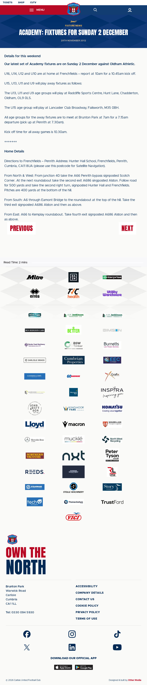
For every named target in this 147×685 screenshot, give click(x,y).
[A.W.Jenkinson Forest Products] (112, 315)
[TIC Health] (73, 293)
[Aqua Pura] (35, 315)
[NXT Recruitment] (73, 455)
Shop (21, 2)
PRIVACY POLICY (88, 612)
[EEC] (112, 360)
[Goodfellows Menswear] (35, 376)
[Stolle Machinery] (73, 487)
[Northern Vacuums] (35, 456)
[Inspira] (112, 392)
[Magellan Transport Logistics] (112, 424)
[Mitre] (35, 277)
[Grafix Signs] (112, 376)
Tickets (7, 2)
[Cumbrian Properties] (73, 360)
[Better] (73, 330)
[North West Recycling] (112, 439)
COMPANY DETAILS (90, 593)
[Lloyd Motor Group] (35, 424)
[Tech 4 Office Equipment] (35, 502)
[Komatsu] (112, 408)
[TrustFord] (112, 502)
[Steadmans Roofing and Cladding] (35, 487)
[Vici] (73, 517)
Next (127, 228)
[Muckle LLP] (73, 439)
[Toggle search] (95, 10)
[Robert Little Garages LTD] (112, 472)
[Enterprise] (112, 277)
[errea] (35, 293)
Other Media (134, 680)
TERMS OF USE (86, 618)
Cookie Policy (87, 605)
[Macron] (73, 424)
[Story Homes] (112, 487)
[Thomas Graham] (73, 502)
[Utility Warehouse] (112, 293)
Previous (21, 228)
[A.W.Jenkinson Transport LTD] (73, 315)
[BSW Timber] (73, 345)
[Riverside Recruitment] (73, 472)
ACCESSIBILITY (87, 586)
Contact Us (85, 599)
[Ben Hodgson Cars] (35, 330)
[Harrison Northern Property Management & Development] (35, 392)
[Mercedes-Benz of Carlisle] (35, 439)
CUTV (33, 2)
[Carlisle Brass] (35, 360)
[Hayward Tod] (73, 392)
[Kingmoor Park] (73, 408)
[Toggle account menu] (129, 10)
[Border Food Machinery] (35, 345)
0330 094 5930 (20, 612)
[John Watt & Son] (35, 408)
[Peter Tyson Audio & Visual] (112, 455)
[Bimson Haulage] (112, 330)
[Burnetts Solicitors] (112, 345)
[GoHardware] (73, 376)
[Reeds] (35, 472)
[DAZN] (73, 277)
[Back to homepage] (73, 9)
